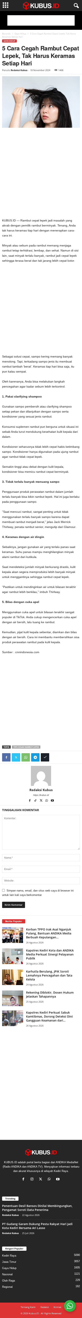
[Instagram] (33, 1179)
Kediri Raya (9, 1255)
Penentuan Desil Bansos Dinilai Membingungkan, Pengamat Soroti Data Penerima (37, 1208)
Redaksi (44, 1307)
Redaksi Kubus (19, 70)
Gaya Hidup (20, 33)
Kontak (57, 1307)
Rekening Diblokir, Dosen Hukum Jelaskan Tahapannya (50, 994)
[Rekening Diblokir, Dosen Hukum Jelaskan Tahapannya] (12, 998)
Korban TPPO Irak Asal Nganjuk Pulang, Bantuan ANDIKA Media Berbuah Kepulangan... (48, 933)
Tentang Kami (28, 1307)
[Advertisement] (41, 20)
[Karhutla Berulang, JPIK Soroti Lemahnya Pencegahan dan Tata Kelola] (12, 977)
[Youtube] (52, 800)
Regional (7, 1286)
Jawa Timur (9, 1261)
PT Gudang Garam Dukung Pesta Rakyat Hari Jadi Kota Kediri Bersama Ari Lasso (37, 1226)
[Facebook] (6, 757)
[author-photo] (41, 776)
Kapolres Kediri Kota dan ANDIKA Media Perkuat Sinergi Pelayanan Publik (50, 954)
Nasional (7, 1274)
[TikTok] (35, 800)
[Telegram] (35, 757)
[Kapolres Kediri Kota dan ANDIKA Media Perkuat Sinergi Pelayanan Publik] (12, 956)
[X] (41, 800)
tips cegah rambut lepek (26, 747)
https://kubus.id (41, 795)
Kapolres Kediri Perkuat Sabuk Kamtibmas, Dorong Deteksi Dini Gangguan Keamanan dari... (49, 1016)
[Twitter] (16, 757)
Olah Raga (8, 1280)
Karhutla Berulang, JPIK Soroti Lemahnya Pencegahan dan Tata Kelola (49, 975)
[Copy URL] (45, 757)
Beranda (6, 33)
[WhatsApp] (25, 757)
